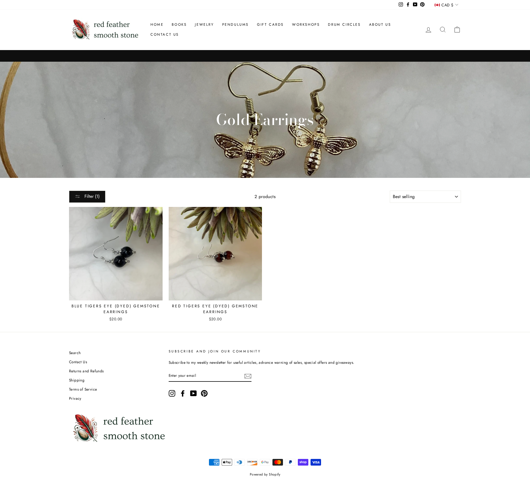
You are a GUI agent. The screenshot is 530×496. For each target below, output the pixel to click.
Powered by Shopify (265, 474)
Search (75, 352)
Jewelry (204, 24)
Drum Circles (344, 24)
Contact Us (164, 34)
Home (156, 24)
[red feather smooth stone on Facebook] (182, 393)
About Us (380, 24)
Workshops (306, 24)
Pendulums (235, 24)
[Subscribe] (247, 375)
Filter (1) (91, 196)
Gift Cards (270, 24)
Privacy (75, 398)
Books (179, 24)
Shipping (76, 380)
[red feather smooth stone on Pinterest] (204, 393)
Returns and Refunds (86, 371)
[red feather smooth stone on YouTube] (193, 393)
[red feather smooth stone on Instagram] (172, 393)
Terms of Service (83, 389)
